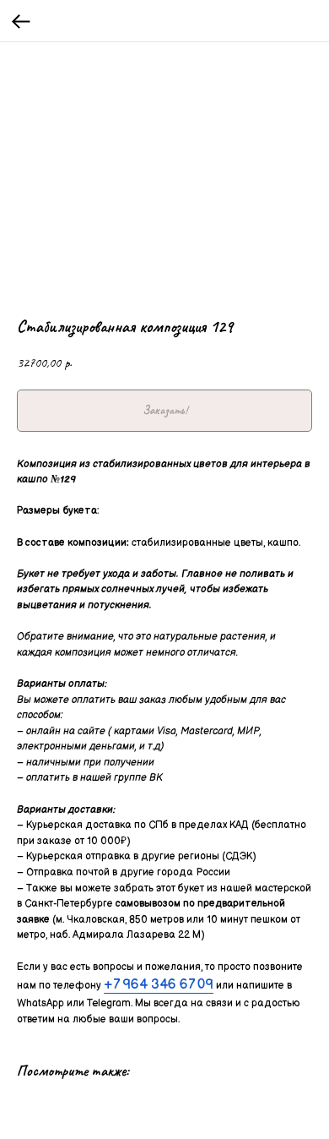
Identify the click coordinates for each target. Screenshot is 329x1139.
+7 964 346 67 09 (158, 985)
